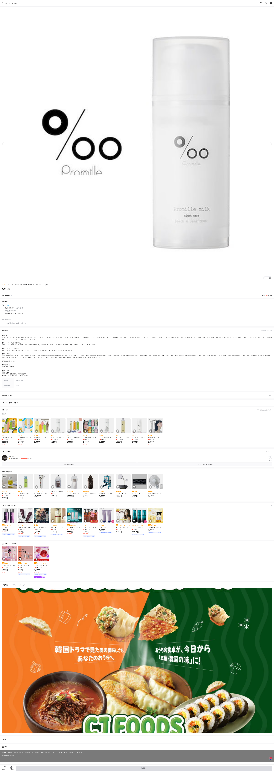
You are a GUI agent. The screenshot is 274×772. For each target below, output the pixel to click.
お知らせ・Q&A (136, 395)
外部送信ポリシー (29, 752)
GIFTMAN (12, 3)
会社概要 (4, 752)
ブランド (136, 410)
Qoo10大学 (44, 752)
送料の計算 (19, 308)
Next (269, 143)
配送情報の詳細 (6, 319)
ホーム (65, 752)
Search (266, 3)
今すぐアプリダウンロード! (55, 752)
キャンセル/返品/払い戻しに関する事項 (13, 323)
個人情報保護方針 (18, 752)
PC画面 (37, 752)
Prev (4, 143)
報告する (5, 747)
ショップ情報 (136, 452)
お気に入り (4, 769)
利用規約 (10, 752)
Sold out (144, 769)
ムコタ (4, 284)
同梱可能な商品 (7, 471)
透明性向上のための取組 (75, 752)
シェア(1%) (11, 769)
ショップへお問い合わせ (138, 403)
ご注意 (4, 739)
